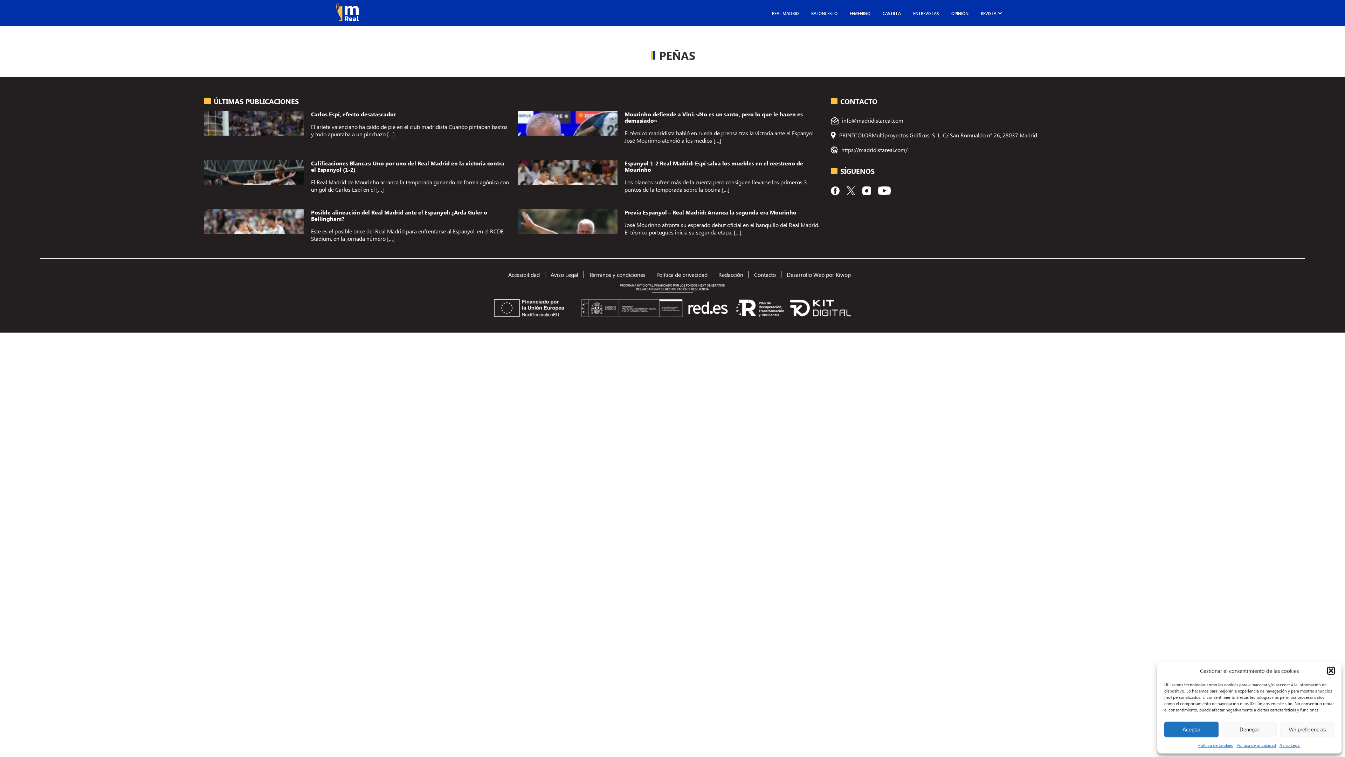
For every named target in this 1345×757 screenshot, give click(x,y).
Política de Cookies (1215, 745)
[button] (1330, 670)
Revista (988, 13)
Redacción (730, 274)
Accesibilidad (524, 274)
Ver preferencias (1307, 729)
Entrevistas (926, 13)
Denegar (1249, 729)
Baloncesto (824, 13)
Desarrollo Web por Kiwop (819, 274)
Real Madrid (785, 13)
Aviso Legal (1290, 745)
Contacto (765, 274)
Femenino (860, 13)
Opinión (959, 13)
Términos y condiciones (617, 274)
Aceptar (1191, 729)
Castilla (892, 13)
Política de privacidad (1256, 745)
